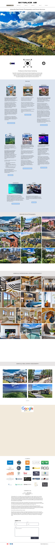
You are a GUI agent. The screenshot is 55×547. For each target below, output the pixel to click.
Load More (27, 400)
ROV (12, 196)
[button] (3, 368)
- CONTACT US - (27, 518)
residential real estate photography (11, 98)
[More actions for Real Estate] (3, 368)
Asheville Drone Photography (27, 214)
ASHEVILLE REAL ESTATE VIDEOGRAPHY (27, 363)
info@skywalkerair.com (29, 521)
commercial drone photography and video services (43, 98)
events (35, 196)
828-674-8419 (29, 520)
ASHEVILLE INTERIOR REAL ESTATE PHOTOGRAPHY (27, 273)
